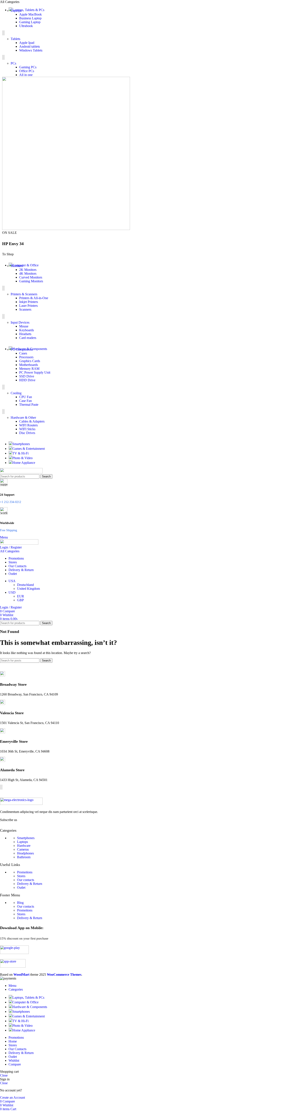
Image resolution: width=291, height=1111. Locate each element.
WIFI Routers (28, 425)
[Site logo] (21, 472)
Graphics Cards (29, 361)
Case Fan (25, 401)
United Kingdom (28, 588)
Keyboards (26, 330)
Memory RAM (29, 368)
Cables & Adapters (32, 421)
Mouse (23, 326)
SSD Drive (26, 376)
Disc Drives (27, 433)
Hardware (23, 845)
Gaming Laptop (29, 22)
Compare (15, 1064)
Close (4, 1075)
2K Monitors (27, 269)
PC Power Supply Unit (34, 372)
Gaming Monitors (31, 281)
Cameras (23, 849)
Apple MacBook (30, 14)
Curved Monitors (30, 277)
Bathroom (23, 857)
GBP (20, 600)
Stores (21, 876)
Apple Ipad (26, 42)
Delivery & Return (29, 883)
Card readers (27, 338)
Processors (26, 357)
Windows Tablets (30, 50)
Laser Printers (28, 305)
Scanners (25, 309)
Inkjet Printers (28, 302)
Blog (20, 902)
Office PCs (26, 71)
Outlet (21, 887)
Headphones (25, 853)
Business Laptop (30, 18)
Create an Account (12, 1097)
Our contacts (25, 880)
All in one (26, 75)
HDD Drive (27, 380)
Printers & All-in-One (33, 298)
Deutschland (25, 585)
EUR (20, 596)
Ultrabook (26, 26)
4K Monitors (27, 273)
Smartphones (26, 838)
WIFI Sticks (27, 429)
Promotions (24, 872)
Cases (23, 353)
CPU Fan (25, 397)
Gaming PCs (27, 67)
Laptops (22, 842)
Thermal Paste (28, 404)
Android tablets (29, 46)
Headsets (25, 334)
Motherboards (28, 365)
